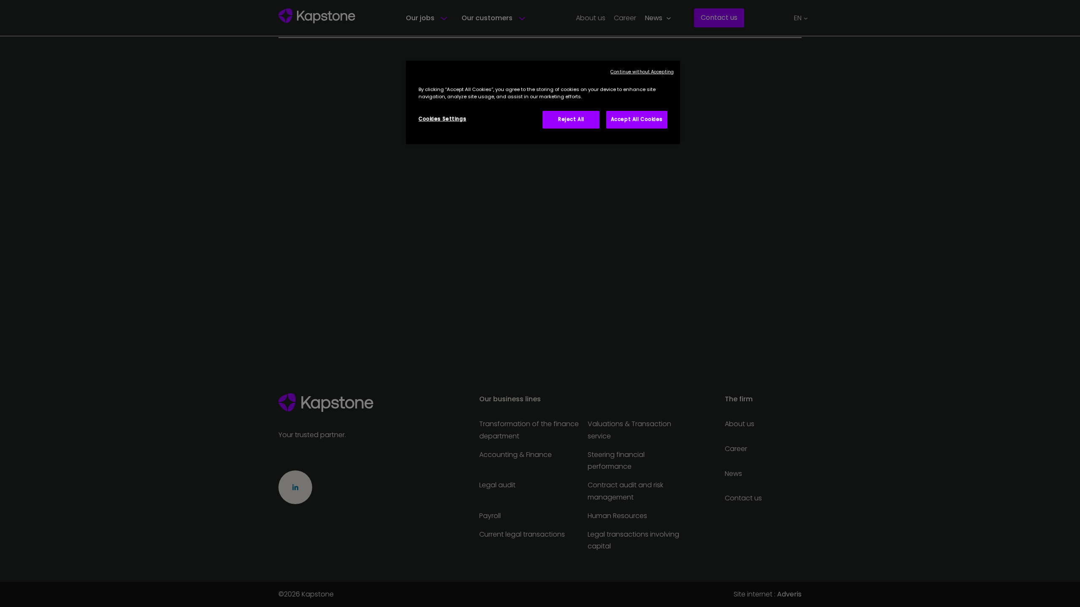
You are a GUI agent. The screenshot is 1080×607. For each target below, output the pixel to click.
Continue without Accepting (642, 72)
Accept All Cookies (637, 119)
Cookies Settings (442, 118)
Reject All (571, 119)
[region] (543, 102)
